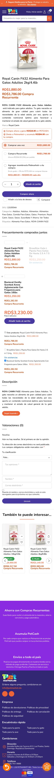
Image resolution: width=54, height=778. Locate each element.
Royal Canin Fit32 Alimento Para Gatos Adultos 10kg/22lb (12, 551)
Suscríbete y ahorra (30, 217)
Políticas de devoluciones (14, 707)
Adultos (16, 211)
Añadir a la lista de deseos (20, 199)
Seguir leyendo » (11, 413)
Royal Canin (14, 125)
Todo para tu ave (10, 732)
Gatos (34, 214)
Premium (42, 214)
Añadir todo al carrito (19, 321)
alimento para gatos (21, 221)
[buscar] (49, 18)
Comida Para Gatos (21, 214)
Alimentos (33, 211)
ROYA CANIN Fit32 (39, 221)
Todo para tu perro (11, 727)
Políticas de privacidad (38, 707)
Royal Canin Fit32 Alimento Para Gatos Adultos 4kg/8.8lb (40, 551)
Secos (11, 217)
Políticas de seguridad (12, 715)
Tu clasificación (9, 452)
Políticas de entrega (11, 711)
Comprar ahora (27, 194)
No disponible (21, 536)
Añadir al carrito (33, 184)
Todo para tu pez (35, 732)
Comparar (45, 199)
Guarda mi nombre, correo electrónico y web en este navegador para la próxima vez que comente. (24, 493)
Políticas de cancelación (38, 711)
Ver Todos (44, 217)
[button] (49, 11)
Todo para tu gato (35, 727)
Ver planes (31, 4)
